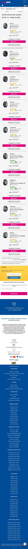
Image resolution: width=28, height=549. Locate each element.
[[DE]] (26, 5)
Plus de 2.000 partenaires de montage (14, 347)
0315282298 (14, 309)
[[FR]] (24, 5)
